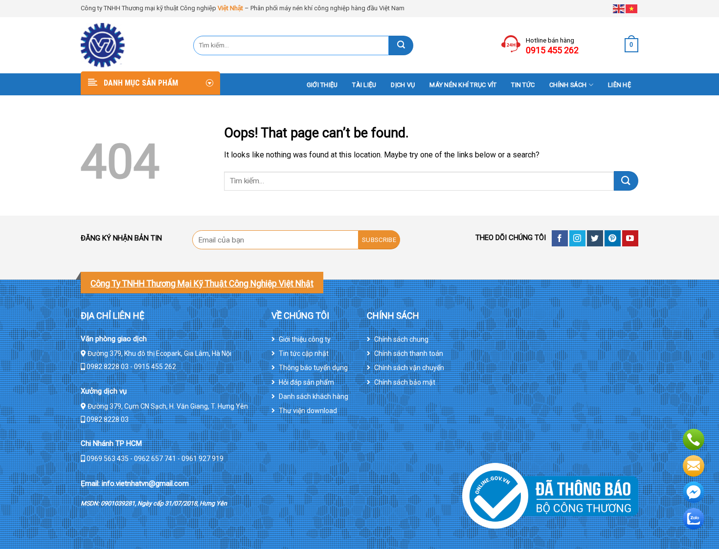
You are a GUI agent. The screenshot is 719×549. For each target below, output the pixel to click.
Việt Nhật (230, 8)
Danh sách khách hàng (313, 396)
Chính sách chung (401, 339)
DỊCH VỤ (403, 84)
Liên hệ (619, 84)
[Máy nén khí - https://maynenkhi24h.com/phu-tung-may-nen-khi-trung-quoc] (130, 45)
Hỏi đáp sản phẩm (306, 382)
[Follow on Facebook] (560, 238)
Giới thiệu (322, 84)
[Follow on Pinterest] (613, 238)
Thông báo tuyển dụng (313, 368)
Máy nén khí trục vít (462, 84)
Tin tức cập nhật (304, 353)
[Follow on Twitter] (595, 238)
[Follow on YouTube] (630, 238)
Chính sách (568, 84)
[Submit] (401, 45)
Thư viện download (308, 411)
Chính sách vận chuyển (409, 368)
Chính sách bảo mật (404, 382)
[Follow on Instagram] (577, 238)
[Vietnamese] (632, 8)
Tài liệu (364, 84)
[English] (619, 8)
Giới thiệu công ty (305, 339)
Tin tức (523, 84)
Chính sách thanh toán (408, 353)
